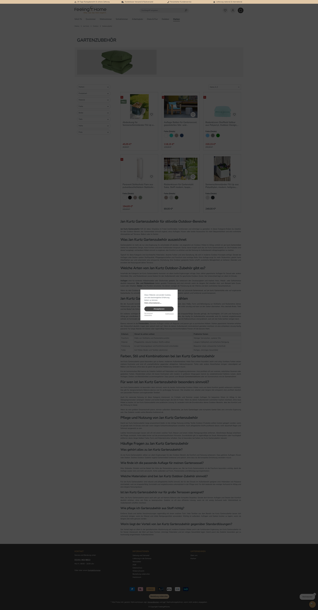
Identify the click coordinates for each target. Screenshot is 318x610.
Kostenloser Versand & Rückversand (138, 2)
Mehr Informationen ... (152, 303)
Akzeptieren (159, 309)
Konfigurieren (169, 314)
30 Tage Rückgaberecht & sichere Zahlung (93, 2)
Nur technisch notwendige (148, 314)
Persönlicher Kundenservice (180, 2)
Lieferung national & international (228, 2)
